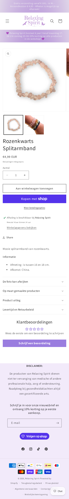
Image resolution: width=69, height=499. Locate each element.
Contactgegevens (49, 489)
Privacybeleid (52, 483)
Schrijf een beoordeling (34, 343)
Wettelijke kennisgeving (36, 494)
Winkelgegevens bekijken (22, 227)
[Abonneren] (57, 423)
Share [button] (9, 237)
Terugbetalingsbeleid (31, 483)
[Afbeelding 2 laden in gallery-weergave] (34, 125)
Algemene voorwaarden (26, 489)
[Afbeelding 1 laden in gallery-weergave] (13, 125)
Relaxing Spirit (32, 478)
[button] (7, 21)
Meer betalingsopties (34, 207)
